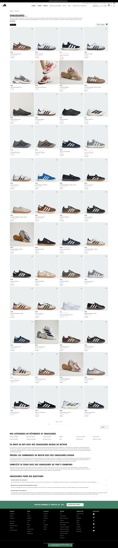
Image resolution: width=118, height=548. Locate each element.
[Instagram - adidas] (100, 517)
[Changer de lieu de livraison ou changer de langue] (114, 3)
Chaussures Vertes (47, 436)
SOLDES (64, 5)
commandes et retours (96, 3)
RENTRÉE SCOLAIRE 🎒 (55, 5)
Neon (60, 439)
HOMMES (34, 5)
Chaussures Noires (14, 439)
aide (90, 3)
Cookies (52, 543)
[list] (53, 25)
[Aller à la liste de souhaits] (111, 5)
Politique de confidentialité (60, 543)
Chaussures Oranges (80, 436)
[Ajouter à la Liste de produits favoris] (32, 29)
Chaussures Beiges (14, 436)
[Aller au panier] (114, 5)
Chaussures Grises (47, 439)
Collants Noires (96, 436)
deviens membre (109, 3)
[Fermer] (49, 545)
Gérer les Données (47, 543)
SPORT (69, 5)
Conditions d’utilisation (69, 543)
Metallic (61, 436)
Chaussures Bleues (30, 436)
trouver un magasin (86, 3)
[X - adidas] (100, 521)
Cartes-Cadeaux (103, 3)
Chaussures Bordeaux (31, 439)
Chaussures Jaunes (97, 439)
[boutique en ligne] (4, 5)
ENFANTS (45, 5)
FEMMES (39, 5)
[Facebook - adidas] (100, 514)
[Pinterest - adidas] (100, 524)
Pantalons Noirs (79, 439)
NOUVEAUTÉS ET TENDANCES (79, 5)
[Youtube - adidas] (100, 530)
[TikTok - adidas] (100, 527)
